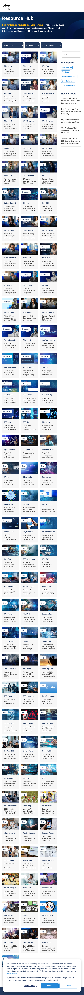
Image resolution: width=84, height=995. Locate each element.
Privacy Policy (12, 974)
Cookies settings (30, 986)
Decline (68, 986)
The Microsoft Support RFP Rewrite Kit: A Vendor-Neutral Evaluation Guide (71, 141)
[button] (79, 6)
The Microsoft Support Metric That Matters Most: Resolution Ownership (70, 100)
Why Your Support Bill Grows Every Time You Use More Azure (71, 130)
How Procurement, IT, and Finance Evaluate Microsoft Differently (71, 111)
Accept (49, 986)
